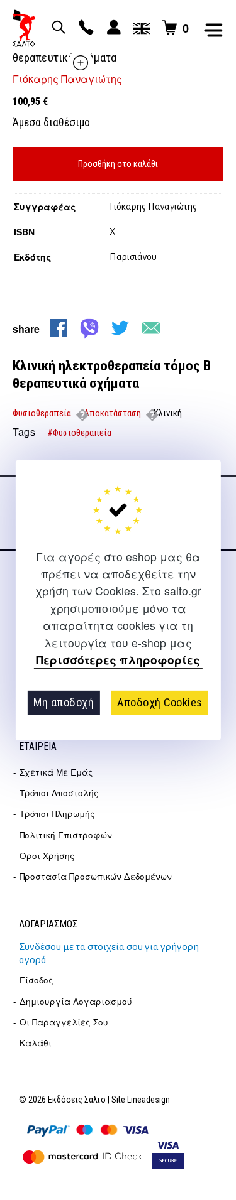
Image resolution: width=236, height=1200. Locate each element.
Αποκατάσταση (112, 413)
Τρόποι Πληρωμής (57, 813)
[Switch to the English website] (139, 28)
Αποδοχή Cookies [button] (160, 702)
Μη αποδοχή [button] (63, 702)
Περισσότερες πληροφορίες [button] (118, 660)
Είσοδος (36, 980)
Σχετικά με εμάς (56, 772)
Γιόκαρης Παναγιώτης (67, 79)
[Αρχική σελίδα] (24, 28)
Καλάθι (36, 1043)
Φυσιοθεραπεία (42, 413)
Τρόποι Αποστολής (59, 793)
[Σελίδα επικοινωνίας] (84, 28)
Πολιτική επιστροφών (66, 835)
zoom (80, 62)
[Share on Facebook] (58, 328)
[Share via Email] (151, 328)
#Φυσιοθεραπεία (79, 432)
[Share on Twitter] (120, 328)
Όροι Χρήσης (47, 856)
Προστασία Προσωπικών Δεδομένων (96, 876)
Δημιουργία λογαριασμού (76, 1001)
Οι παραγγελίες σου (64, 1022)
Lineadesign (148, 1100)
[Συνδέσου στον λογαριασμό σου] (112, 28)
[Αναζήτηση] (56, 28)
